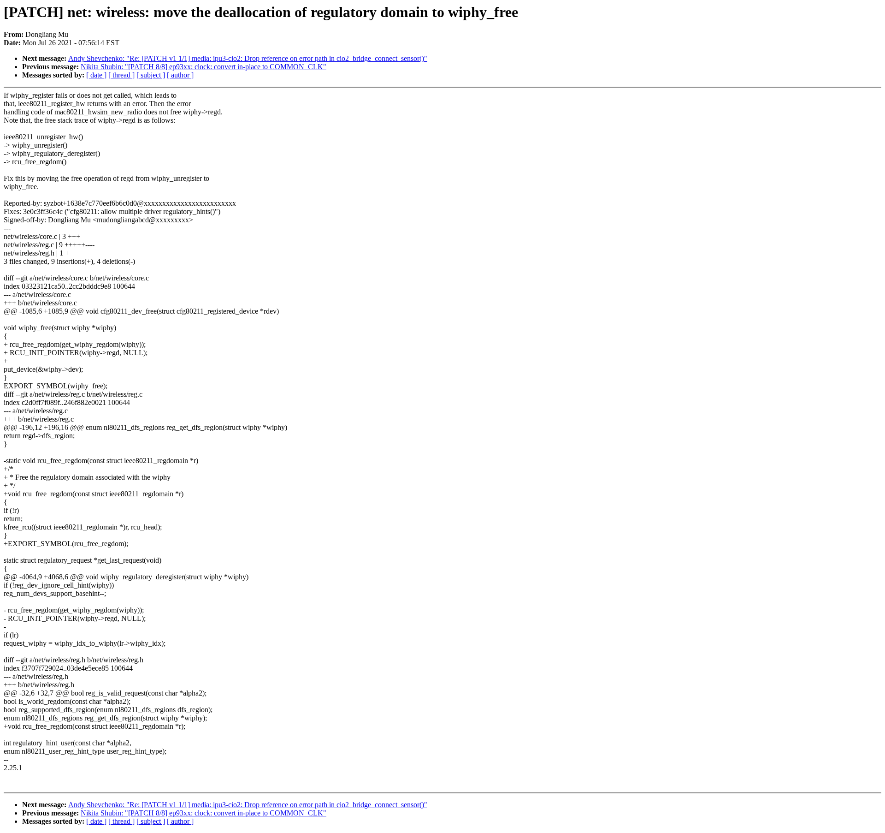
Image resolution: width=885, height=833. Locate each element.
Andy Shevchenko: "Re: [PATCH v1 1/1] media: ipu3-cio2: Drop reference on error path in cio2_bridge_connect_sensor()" (247, 58)
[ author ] (180, 75)
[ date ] (96, 75)
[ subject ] (150, 75)
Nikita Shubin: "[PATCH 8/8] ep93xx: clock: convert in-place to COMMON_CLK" (203, 67)
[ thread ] (121, 75)
